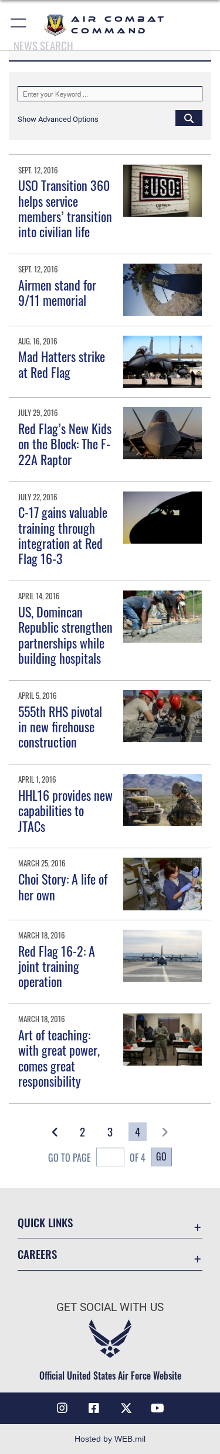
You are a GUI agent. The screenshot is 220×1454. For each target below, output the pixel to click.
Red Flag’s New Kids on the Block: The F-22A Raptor (64, 444)
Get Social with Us (110, 1307)
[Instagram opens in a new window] (62, 1408)
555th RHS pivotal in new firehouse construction (60, 727)
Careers (37, 1253)
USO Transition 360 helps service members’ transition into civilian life (65, 208)
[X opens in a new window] (126, 1408)
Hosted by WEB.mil (110, 1438)
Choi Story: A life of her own (62, 886)
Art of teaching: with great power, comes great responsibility (59, 1057)
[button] (19, 25)
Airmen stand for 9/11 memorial (57, 292)
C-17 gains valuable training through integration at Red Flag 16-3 (62, 535)
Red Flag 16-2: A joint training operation (56, 966)
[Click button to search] (188, 117)
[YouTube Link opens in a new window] (158, 1408)
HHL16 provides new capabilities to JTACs (65, 810)
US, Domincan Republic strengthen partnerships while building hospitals (65, 634)
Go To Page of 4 (96, 1158)
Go (161, 1156)
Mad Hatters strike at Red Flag (61, 364)
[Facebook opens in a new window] (94, 1408)
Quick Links (45, 1222)
